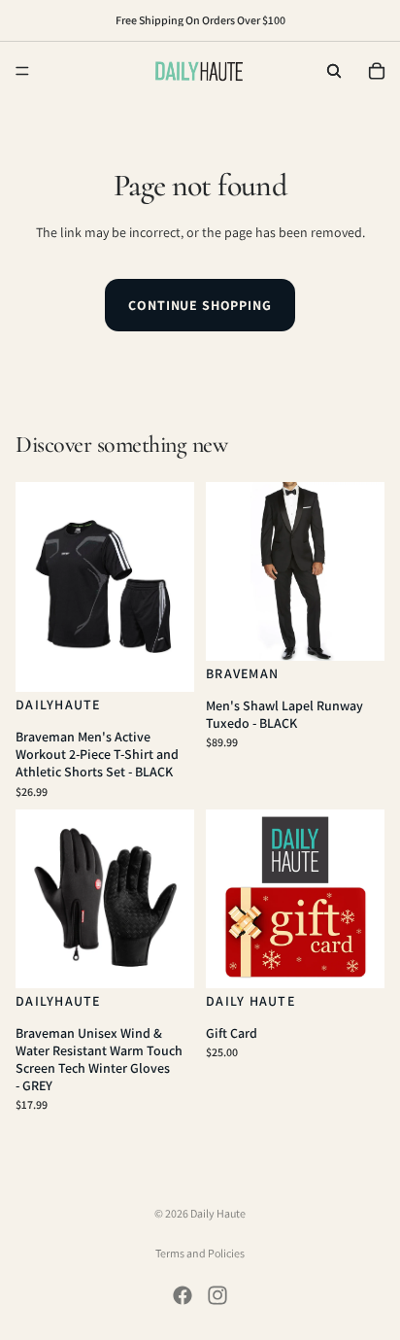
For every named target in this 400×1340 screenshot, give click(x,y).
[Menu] (22, 71)
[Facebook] (182, 1295)
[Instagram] (217, 1295)
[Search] (334, 71)
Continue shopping (199, 305)
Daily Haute (218, 1213)
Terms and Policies (200, 1253)
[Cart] (376, 71)
